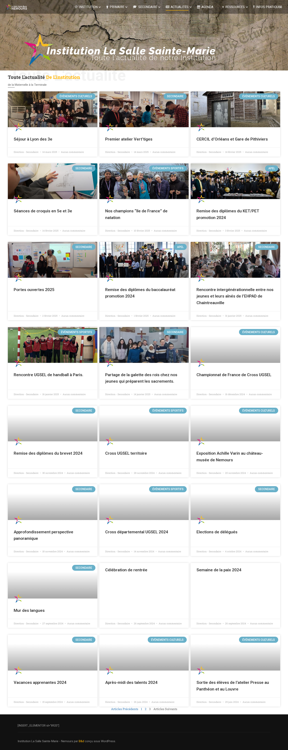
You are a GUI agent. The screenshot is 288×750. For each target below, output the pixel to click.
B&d (81, 741)
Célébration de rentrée (126, 570)
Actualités (179, 7)
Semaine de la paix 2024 (219, 570)
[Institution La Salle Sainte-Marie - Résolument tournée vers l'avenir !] (17, 7)
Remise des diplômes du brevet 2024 (48, 453)
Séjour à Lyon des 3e (33, 139)
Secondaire (147, 7)
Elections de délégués (217, 532)
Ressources (235, 7)
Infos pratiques (269, 7)
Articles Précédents (124, 709)
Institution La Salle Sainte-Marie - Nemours (45, 741)
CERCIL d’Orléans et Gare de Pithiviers (232, 139)
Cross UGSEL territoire (126, 453)
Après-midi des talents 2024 (131, 682)
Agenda (207, 7)
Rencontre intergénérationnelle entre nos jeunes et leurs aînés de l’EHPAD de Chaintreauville (235, 296)
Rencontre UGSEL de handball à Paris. (48, 374)
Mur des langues (29, 610)
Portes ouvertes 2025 (34, 289)
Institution (88, 7)
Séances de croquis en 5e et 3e (43, 211)
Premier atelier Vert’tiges (128, 139)
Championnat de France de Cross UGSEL (234, 374)
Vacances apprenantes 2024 (40, 682)
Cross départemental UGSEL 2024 (136, 532)
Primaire (117, 7)
